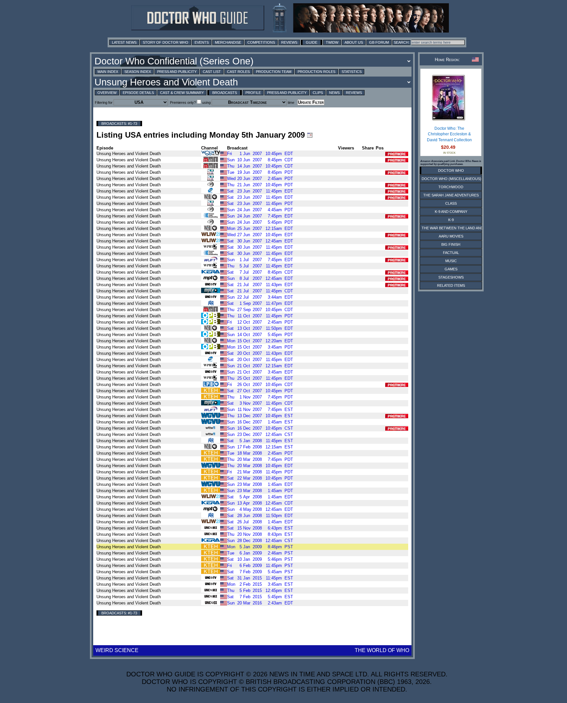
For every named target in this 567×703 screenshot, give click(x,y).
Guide (311, 42)
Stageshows (451, 277)
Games (451, 269)
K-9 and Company (451, 212)
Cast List (212, 72)
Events (202, 42)
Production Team (273, 72)
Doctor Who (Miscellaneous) (451, 179)
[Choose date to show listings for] (309, 135)
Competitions (261, 42)
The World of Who (382, 650)
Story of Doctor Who (165, 42)
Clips (318, 93)
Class (451, 203)
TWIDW (332, 42)
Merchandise (228, 42)
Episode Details (138, 93)
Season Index (137, 72)
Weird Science (116, 650)
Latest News (124, 42)
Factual (451, 253)
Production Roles (316, 72)
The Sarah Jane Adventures (451, 195)
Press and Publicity (177, 72)
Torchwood (450, 187)
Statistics (352, 72)
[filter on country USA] (223, 153)
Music (451, 261)
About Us (354, 42)
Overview (106, 93)
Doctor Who (451, 170)
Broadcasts (224, 93)
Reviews (289, 42)
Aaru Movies (451, 236)
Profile (253, 93)
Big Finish (450, 244)
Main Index (107, 72)
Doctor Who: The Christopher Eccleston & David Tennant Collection (449, 134)
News (334, 93)
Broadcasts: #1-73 (119, 123)
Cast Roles (238, 72)
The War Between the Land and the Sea (460, 228)
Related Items (451, 285)
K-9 (451, 220)
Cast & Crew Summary (182, 93)
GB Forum (379, 42)
